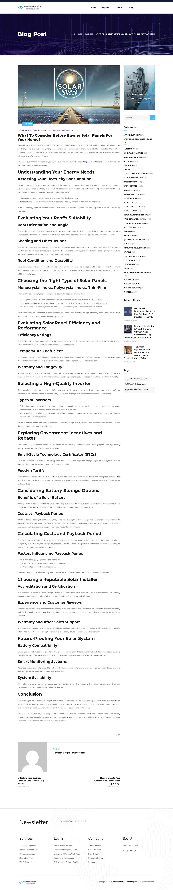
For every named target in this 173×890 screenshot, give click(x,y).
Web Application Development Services (136, 390)
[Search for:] (139, 117)
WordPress (129, 292)
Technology (129, 264)
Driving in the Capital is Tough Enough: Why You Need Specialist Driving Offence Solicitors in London (139, 332)
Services (119, 7)
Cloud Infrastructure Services (136, 379)
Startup (127, 252)
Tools (126, 268)
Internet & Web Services (135, 219)
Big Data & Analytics (133, 153)
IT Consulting (130, 227)
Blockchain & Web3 (133, 157)
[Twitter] (123, 851)
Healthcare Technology (135, 215)
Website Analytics (132, 284)
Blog (131, 7)
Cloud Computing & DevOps (136, 174)
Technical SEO (130, 260)
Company (105, 7)
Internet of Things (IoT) (135, 223)
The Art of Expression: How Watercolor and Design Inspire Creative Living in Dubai (137, 352)
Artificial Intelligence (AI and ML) (138, 140)
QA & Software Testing (134, 240)
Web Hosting (130, 280)
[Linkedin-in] (131, 851)
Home (93, 7)
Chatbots (128, 165)
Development (130, 190)
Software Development (135, 248)
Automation (129, 149)
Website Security (132, 288)
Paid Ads (128, 231)
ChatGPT (127, 169)
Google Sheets (130, 211)
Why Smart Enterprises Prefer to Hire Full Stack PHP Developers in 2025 (144, 312)
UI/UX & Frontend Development (138, 273)
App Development (132, 135)
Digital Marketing (132, 194)
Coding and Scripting (134, 178)
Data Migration (131, 186)
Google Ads (129, 202)
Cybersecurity (130, 182)
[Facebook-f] (127, 851)
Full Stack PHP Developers (135, 384)
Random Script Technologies (47, 130)
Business (89, 34)
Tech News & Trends (133, 256)
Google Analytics (132, 207)
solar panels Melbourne (91, 162)
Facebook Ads (130, 198)
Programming (130, 235)
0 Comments (67, 130)
